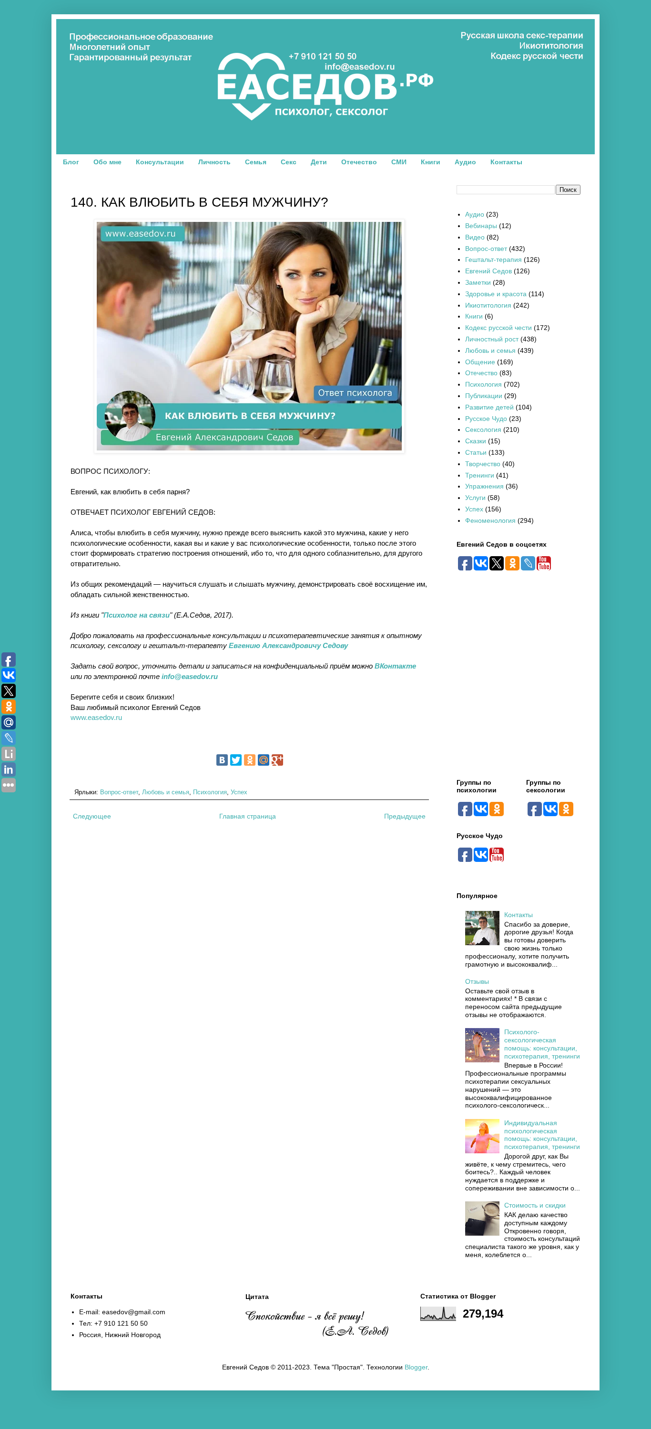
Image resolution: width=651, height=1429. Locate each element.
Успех (239, 792)
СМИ (399, 162)
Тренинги (479, 475)
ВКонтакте (395, 666)
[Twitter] (236, 760)
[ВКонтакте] (222, 760)
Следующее (92, 816)
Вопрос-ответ (119, 792)
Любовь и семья (165, 792)
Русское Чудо (486, 418)
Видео (475, 237)
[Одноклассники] (249, 760)
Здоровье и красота (496, 294)
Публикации (483, 396)
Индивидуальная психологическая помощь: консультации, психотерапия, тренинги (542, 1134)
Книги (430, 162)
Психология (210, 792)
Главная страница (247, 816)
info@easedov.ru (190, 676)
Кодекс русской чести (498, 327)
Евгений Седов (488, 271)
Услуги (475, 497)
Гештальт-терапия (493, 259)
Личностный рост (492, 339)
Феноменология (490, 520)
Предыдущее (405, 816)
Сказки (475, 441)
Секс (288, 162)
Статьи (476, 452)
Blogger (416, 1367)
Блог (71, 162)
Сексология (483, 429)
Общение (480, 362)
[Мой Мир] (263, 760)
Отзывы (477, 981)
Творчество (482, 464)
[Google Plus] (277, 760)
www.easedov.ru (96, 717)
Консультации (160, 162)
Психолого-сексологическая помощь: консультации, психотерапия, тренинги (542, 1043)
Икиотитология (488, 305)
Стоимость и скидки (535, 1205)
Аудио (465, 162)
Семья (255, 162)
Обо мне (107, 162)
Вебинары (481, 226)
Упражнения (484, 486)
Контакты (506, 162)
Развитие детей (489, 407)
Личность (214, 162)
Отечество (359, 162)
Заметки (478, 282)
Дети (319, 162)
